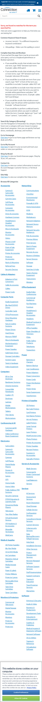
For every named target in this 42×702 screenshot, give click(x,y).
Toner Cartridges (11, 593)
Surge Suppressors (33, 392)
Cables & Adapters (8, 274)
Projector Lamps (11, 577)
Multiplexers (31, 217)
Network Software (33, 634)
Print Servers (31, 243)
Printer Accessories (12, 253)
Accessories (5, 186)
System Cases (10, 360)
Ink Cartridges (10, 555)
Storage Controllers (12, 356)
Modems (29, 214)
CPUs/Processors (11, 314)
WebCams (9, 535)
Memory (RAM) (11, 337)
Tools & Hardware (11, 363)
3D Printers (30, 405)
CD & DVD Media (11, 552)
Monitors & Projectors (10, 597)
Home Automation (33, 207)
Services (25, 489)
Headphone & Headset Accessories (10, 223)
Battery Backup (32, 366)
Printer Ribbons (11, 574)
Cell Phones (9, 461)
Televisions (9, 511)
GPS (6, 479)
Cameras (8, 457)
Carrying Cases (10, 199)
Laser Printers (31, 432)
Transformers (31, 396)
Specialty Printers (32, 459)
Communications (32, 191)
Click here (4, 138)
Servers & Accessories (30, 464)
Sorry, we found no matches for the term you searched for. (18, 27)
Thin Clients (9, 415)
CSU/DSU (29, 194)
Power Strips (31, 389)
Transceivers (31, 279)
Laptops (8, 402)
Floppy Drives (10, 330)
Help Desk (30, 542)
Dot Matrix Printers (33, 416)
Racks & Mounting (12, 263)
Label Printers (31, 423)
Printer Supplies (32, 446)
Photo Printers (31, 439)
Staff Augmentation (33, 572)
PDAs (28, 337)
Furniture (29, 307)
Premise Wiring (32, 239)
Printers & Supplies (29, 401)
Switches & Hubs (32, 269)
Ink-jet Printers (32, 419)
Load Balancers (31, 480)
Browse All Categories (9, 182)
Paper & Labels (10, 570)
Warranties (30, 591)
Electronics (5, 441)
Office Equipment (29, 287)
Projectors (9, 627)
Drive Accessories (12, 214)
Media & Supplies (8, 540)
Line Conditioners (32, 369)
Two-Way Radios (11, 514)
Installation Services (33, 546)
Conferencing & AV (8, 423)
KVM (28, 210)
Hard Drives (9, 333)
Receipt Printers (32, 450)
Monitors (8, 617)
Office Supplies (31, 328)
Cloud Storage (31, 506)
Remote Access (32, 252)
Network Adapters (33, 221)
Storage (29, 266)
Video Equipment (11, 367)
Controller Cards (11, 311)
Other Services (31, 549)
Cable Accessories (12, 285)
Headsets (30, 319)
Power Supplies (11, 349)
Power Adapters (32, 373)
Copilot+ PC (9, 395)
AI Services (30, 493)
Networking (26, 186)
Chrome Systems (11, 386)
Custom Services (32, 525)
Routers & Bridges (33, 256)
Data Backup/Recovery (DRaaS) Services (33, 536)
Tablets (8, 411)
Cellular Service (31, 510)
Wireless (29, 282)
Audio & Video (31, 604)
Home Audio (10, 483)
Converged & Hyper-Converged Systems (33, 474)
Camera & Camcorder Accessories (9, 193)
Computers (5, 372)
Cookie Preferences (21, 692)
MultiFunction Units (33, 436)
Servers (29, 484)
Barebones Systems (12, 382)
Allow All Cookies (20, 698)
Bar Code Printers (32, 409)
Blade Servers (31, 469)
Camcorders (9, 446)
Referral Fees (10, 266)
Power (24, 355)
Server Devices (32, 259)
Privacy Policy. (31, 688)
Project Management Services (31, 555)
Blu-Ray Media (10, 548)
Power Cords (10, 292)
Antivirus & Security (33, 601)
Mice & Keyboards (12, 229)
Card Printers (31, 412)
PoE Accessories (32, 236)
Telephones (30, 347)
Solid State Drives (11, 353)
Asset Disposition (32, 503)
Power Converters (33, 376)
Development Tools (33, 613)
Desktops (9, 399)
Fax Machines (31, 304)
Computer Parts (7, 297)
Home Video (10, 486)
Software (29, 263)
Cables (7, 289)
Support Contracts (33, 576)
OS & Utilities (31, 638)
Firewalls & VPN (32, 203)
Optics (7, 238)
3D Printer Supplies (12, 545)
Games (7, 476)
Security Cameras (11, 496)
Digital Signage (10, 608)
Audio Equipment (11, 302)
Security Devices (11, 269)
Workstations (10, 418)
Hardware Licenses (12, 217)
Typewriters (30, 350)
